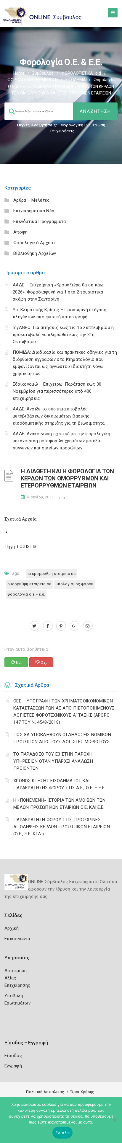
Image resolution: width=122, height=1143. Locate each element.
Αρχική (11, 928)
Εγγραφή (13, 1066)
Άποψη (20, 232)
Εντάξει (62, 1132)
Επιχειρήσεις (62, 131)
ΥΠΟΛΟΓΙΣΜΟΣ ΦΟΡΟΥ (74, 584)
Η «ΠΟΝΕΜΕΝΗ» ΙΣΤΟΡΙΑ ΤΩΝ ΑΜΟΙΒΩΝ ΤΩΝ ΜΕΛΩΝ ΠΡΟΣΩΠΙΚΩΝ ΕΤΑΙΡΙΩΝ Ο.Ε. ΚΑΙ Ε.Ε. (59, 804)
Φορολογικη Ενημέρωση (83, 125)
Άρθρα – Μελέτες (31, 200)
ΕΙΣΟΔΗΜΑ (75, 79)
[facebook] (47, 626)
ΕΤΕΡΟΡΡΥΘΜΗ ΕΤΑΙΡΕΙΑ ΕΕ (52, 573)
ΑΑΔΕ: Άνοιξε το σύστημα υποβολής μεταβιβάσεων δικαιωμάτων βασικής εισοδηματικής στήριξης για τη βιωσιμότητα (59, 416)
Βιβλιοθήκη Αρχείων (34, 253)
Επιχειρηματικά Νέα (33, 210)
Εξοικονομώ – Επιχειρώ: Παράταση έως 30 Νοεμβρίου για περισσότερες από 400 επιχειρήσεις (57, 391)
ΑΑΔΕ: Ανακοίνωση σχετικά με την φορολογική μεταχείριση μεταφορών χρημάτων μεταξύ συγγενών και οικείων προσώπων (61, 441)
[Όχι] (115, 1123)
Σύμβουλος (43, 73)
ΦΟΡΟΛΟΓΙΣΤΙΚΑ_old (81, 73)
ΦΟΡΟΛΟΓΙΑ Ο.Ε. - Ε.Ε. (26, 594)
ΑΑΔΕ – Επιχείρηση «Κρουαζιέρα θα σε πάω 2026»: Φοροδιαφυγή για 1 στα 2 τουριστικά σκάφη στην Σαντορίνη (58, 292)
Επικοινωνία (17, 938)
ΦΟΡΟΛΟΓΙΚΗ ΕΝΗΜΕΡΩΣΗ (32, 79)
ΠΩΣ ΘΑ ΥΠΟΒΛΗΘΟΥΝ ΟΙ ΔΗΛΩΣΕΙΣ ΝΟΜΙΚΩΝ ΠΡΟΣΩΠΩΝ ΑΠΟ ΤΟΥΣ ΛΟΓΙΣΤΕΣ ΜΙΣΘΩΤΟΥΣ (62, 738)
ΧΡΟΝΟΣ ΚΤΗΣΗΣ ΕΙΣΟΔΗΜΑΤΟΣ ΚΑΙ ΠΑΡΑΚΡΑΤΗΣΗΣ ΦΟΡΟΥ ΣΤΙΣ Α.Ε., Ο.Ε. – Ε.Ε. (59, 784)
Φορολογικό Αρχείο (34, 242)
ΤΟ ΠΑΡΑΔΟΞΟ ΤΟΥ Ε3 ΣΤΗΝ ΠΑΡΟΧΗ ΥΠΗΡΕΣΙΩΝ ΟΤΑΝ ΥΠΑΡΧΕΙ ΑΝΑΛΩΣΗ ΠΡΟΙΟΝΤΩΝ (53, 761)
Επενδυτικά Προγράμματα (39, 221)
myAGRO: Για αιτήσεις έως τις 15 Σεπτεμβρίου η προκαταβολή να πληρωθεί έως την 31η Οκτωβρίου (63, 334)
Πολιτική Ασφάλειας (45, 1092)
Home (19, 73)
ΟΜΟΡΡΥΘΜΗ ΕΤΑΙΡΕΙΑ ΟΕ (29, 584)
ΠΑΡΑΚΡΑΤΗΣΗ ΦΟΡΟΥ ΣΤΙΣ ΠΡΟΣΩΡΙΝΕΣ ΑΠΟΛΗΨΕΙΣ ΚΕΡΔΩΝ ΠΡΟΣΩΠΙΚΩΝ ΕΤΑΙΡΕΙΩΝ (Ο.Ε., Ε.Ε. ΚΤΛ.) (61, 827)
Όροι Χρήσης (82, 1092)
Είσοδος (13, 1055)
